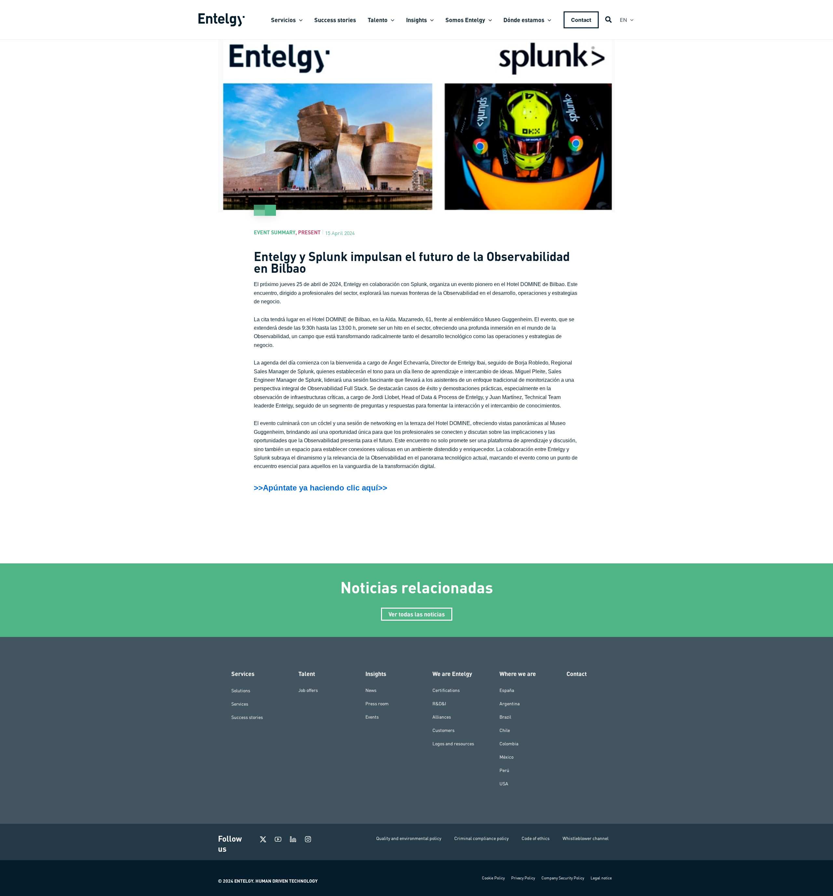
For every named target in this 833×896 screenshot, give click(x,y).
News (370, 690)
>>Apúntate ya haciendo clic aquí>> (320, 487)
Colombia (508, 744)
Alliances (441, 717)
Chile (504, 730)
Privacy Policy (523, 877)
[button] (299, 20)
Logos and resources (453, 744)
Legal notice (601, 877)
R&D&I (439, 704)
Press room (377, 704)
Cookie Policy (493, 877)
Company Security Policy (562, 877)
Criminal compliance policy (481, 838)
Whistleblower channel (585, 838)
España (506, 690)
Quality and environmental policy (408, 838)
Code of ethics (536, 838)
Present (309, 232)
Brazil (505, 717)
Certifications (446, 690)
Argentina (509, 704)
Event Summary (274, 232)
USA (503, 784)
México (506, 757)
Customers (443, 730)
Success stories (247, 717)
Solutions (240, 690)
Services (239, 704)
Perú (504, 770)
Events (372, 717)
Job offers (308, 690)
